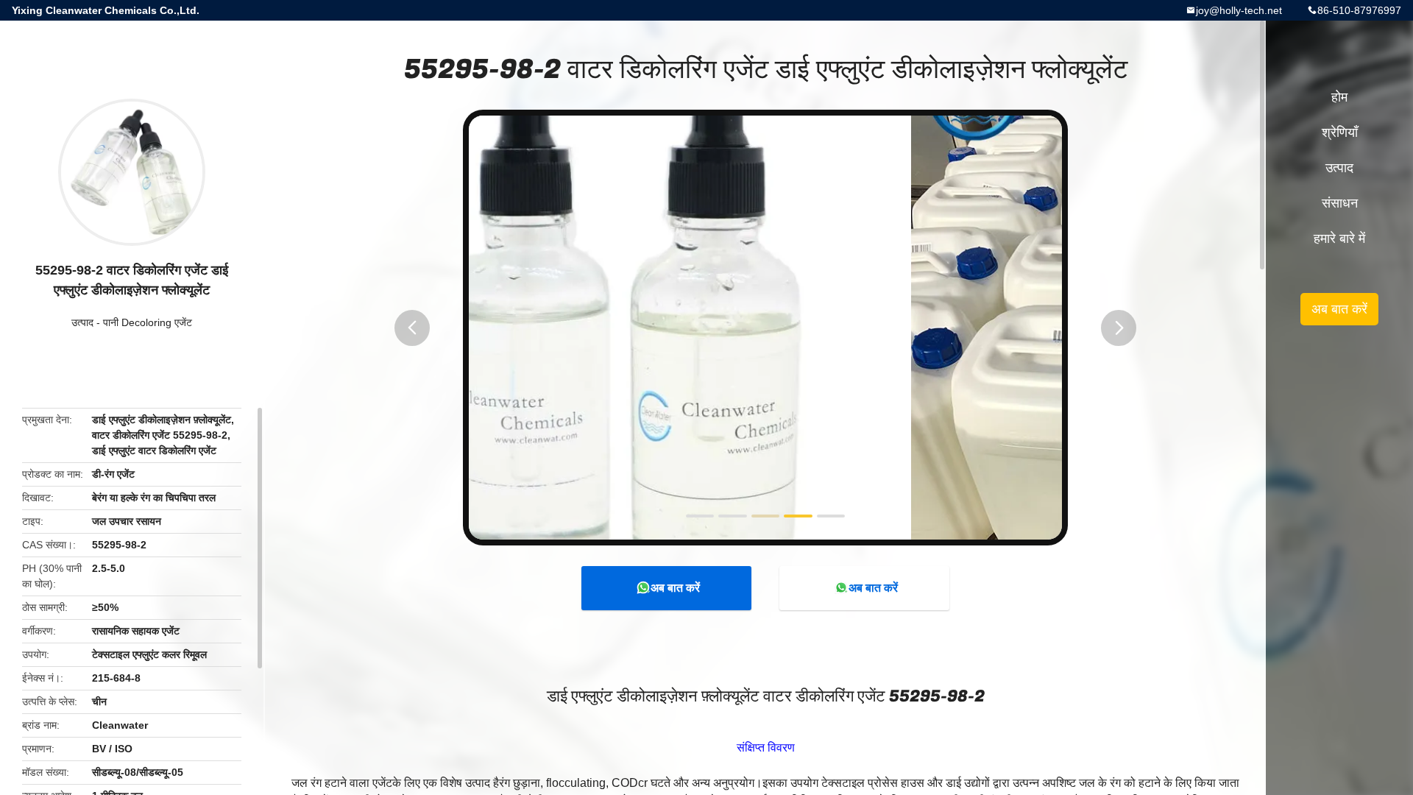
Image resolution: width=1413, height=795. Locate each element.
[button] (412, 328)
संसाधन (1340, 203)
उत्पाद (82, 322)
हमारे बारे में (1339, 238)
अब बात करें (675, 588)
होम (1339, 97)
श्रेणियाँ (1340, 132)
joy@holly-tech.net (1239, 10)
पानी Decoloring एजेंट (147, 322)
